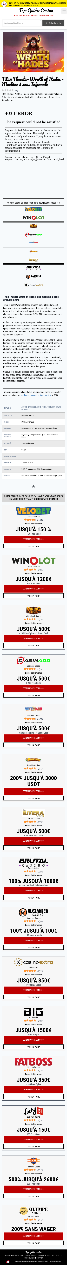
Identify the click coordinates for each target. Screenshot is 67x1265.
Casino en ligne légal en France (24, 1255)
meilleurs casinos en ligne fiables (36, 395)
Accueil (7, 1255)
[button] (64, 11)
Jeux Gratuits (57, 1255)
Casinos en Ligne (44, 1255)
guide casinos (29, 1258)
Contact (39, 1258)
